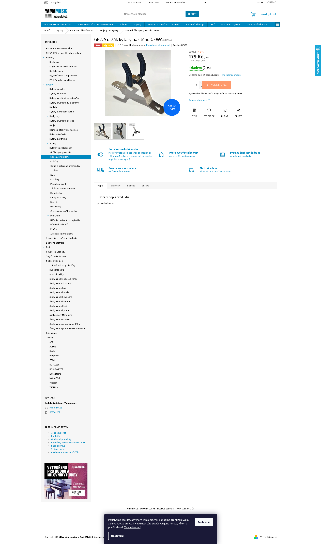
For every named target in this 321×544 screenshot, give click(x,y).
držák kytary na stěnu (61, 152)
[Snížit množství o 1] (200, 87)
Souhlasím (203, 522)
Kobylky (54, 202)
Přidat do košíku (218, 84)
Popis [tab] (100, 185)
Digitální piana (56, 71)
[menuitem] (57, 24)
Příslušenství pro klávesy (62, 80)
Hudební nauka (57, 270)
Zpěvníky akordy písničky (62, 265)
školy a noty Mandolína (61, 315)
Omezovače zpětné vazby (63, 211)
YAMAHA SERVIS (148, 508)
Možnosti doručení (231, 75)
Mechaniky (55, 206)
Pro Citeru (55, 215)
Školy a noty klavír (59, 306)
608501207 (55, 412)
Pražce (53, 229)
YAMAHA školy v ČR (184, 508)
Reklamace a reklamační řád (65, 452)
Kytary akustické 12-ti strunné (65, 103)
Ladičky (54, 161)
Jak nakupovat (135, 2)
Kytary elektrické (58, 139)
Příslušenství (52, 333)
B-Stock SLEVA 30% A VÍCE (59, 48)
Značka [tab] (145, 185)
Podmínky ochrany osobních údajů (68, 442)
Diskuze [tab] (131, 185)
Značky (49, 337)
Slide (52, 175)
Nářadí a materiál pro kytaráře (65, 220)
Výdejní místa (58, 449)
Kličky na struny (58, 197)
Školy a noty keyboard (61, 297)
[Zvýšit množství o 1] (200, 83)
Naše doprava (58, 446)
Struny (53, 143)
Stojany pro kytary (59, 157)
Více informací (132, 527)
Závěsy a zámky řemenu (62, 188)
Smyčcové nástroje (56, 256)
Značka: (180, 45)
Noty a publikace (54, 261)
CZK (258, 2)
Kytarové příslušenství (61, 148)
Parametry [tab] (115, 185)
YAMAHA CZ (132, 508)
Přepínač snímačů (59, 224)
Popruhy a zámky (59, 184)
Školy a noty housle (59, 292)
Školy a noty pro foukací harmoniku (67, 328)
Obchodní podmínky (176, 2)
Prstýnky (54, 179)
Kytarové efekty (58, 134)
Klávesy (50, 57)
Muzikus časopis (165, 508)
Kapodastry (56, 193)
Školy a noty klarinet (60, 301)
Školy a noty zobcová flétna (64, 279)
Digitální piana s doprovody (63, 75)
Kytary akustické (58, 93)
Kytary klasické (57, 89)
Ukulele (53, 107)
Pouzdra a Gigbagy (55, 252)
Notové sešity (57, 274)
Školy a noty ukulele (60, 319)
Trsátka (54, 170)
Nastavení (117, 536)
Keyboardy (55, 62)
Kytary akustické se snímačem (65, 98)
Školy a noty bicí (58, 288)
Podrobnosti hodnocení (158, 45)
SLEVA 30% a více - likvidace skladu (63, 53)
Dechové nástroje (55, 243)
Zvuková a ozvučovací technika (62, 238)
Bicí (48, 247)
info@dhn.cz (56, 407)
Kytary (49, 84)
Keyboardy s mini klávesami (64, 66)
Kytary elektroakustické (62, 111)
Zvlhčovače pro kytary (61, 234)
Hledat (192, 13)
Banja (52, 125)
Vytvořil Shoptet (268, 537)
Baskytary (55, 116)
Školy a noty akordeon (61, 283)
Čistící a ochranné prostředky (65, 166)
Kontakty (154, 2)
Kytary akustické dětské (62, 121)
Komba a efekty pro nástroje (64, 130)
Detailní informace (198, 100)
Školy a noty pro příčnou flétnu (65, 324)
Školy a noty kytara (59, 310)
